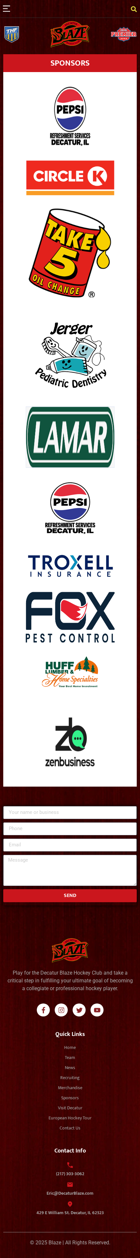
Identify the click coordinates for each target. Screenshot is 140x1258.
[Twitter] (79, 1009)
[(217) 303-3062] (70, 1165)
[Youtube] (97, 1009)
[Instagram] (61, 1009)
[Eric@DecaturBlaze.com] (70, 1185)
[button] (6, 9)
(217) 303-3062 (70, 1173)
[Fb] (43, 1009)
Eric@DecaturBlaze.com (70, 1193)
